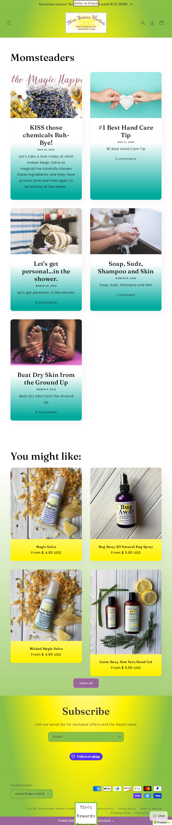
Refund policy (105, 808)
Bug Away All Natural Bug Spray (126, 547)
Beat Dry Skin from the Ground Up (46, 378)
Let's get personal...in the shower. (46, 271)
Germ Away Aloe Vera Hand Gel (125, 662)
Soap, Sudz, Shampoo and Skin (126, 267)
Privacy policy (127, 808)
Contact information (148, 812)
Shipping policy (121, 812)
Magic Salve (46, 547)
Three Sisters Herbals (52, 808)
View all (86, 683)
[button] (8, 23)
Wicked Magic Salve (46, 649)
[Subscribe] (119, 737)
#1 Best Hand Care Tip (125, 131)
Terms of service (151, 808)
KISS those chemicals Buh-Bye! (46, 135)
